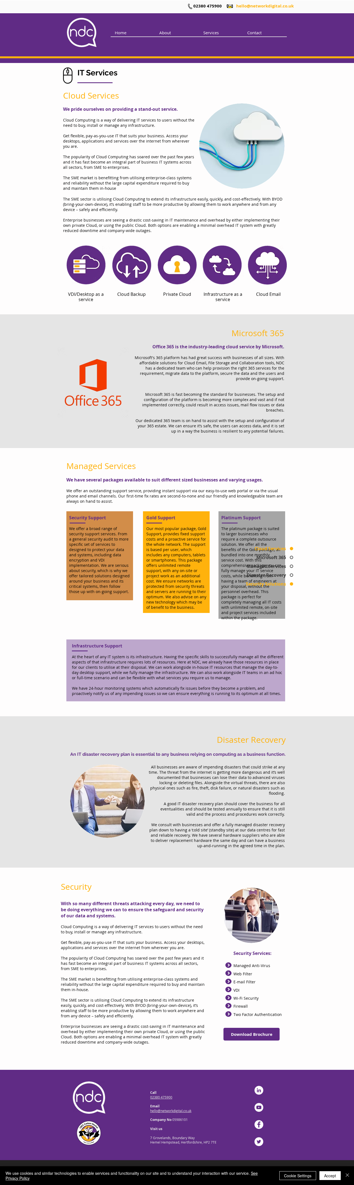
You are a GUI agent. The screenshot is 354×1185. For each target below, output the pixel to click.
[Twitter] (258, 1141)
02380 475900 (207, 6)
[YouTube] (258, 1107)
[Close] (347, 1176)
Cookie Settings (297, 1175)
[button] (221, 32)
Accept (330, 1175)
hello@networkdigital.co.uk (265, 6)
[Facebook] (258, 1124)
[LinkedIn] (258, 1090)
